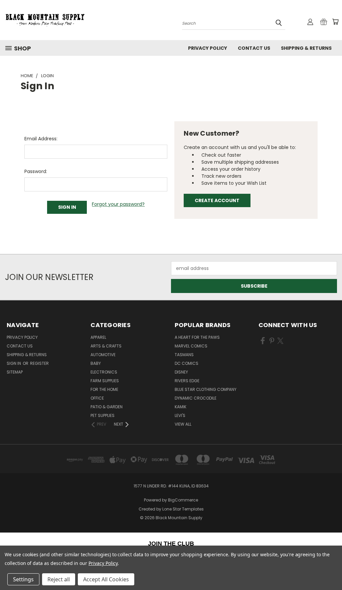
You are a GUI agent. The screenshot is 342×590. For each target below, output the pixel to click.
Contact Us (254, 48)
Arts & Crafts (106, 346)
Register (39, 363)
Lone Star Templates (183, 509)
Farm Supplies (105, 381)
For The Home (104, 389)
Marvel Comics (191, 346)
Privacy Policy (207, 48)
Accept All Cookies (106, 579)
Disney (181, 372)
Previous (332, 569)
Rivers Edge (187, 381)
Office (97, 398)
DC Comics (186, 363)
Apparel (98, 337)
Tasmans (184, 354)
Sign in (14, 363)
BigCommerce (183, 500)
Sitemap (15, 372)
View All (183, 424)
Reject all (58, 579)
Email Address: (40, 138)
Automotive (103, 354)
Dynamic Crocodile (195, 398)
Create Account (217, 200)
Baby (96, 363)
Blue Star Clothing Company (205, 389)
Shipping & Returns (306, 48)
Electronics (104, 372)
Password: (35, 171)
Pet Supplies (103, 415)
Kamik (180, 407)
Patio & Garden (107, 407)
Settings (23, 579)
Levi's (180, 415)
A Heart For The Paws (197, 337)
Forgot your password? (118, 204)
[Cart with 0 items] (335, 21)
